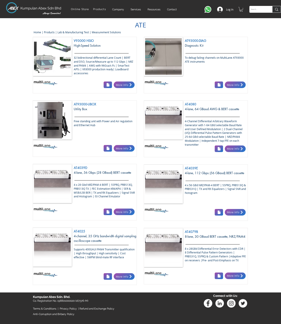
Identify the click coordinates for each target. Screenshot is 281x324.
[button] (118, 9)
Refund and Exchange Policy (96, 308)
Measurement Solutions (107, 32)
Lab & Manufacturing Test (74, 32)
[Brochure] (108, 84)
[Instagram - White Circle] (231, 303)
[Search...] (276, 9)
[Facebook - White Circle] (208, 303)
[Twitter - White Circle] (243, 303)
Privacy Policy (68, 308)
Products (49, 32)
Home (37, 32)
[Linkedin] (219, 303)
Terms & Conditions (44, 308)
